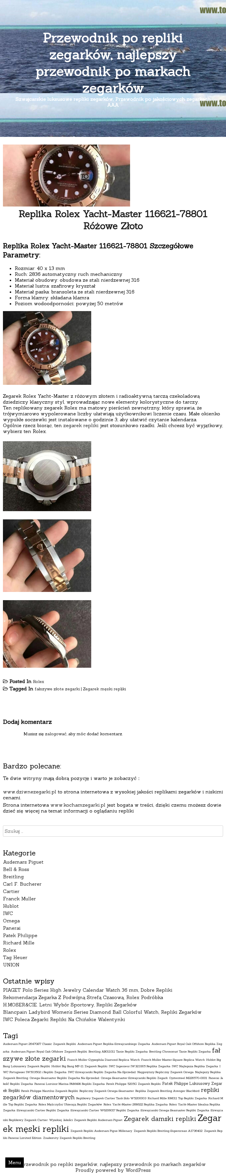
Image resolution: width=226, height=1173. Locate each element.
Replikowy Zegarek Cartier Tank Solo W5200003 (111, 1098)
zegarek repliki (81, 425)
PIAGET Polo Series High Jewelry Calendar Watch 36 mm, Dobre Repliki (87, 990)
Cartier (11, 891)
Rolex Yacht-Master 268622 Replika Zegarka (136, 1104)
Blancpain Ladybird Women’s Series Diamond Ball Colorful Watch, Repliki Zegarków (102, 1012)
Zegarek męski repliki (104, 689)
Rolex (38, 681)
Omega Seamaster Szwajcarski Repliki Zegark (134, 1078)
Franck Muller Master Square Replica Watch (173, 1060)
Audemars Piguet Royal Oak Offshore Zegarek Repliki (49, 1051)
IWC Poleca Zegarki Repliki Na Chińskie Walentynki (64, 1019)
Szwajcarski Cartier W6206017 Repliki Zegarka (105, 1110)
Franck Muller (19, 899)
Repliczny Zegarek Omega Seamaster (106, 1091)
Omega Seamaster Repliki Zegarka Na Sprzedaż (64, 1078)
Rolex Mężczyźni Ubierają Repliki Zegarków (70, 1104)
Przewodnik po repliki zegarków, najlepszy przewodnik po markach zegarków (113, 62)
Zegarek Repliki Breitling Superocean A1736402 (168, 1131)
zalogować (56, 733)
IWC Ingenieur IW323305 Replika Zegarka (139, 1066)
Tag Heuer (15, 957)
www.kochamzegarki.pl (77, 805)
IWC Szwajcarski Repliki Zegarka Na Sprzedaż (102, 1072)
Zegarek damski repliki (160, 1119)
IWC (8, 913)
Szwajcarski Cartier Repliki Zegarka (43, 1110)
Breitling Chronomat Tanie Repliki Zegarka (180, 1051)
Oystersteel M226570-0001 (188, 1078)
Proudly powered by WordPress (113, 1170)
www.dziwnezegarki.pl (29, 792)
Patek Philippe (20, 935)
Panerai (12, 928)
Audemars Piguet (23, 862)
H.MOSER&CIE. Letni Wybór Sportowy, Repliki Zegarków (70, 1005)
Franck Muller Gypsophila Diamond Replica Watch (103, 1060)
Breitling (13, 877)
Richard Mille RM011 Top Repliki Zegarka (177, 1098)
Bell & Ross (16, 869)
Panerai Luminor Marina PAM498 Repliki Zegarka (69, 1084)
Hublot (11, 906)
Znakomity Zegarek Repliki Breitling (69, 1138)
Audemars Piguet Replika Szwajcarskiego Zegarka (113, 1044)
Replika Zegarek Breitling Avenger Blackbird (167, 1091)
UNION (11, 965)
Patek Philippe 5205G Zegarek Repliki (133, 1084)
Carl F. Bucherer (22, 884)
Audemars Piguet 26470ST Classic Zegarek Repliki (39, 1044)
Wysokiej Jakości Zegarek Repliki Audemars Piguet (85, 1120)
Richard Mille (18, 943)
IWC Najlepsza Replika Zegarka (195, 1066)
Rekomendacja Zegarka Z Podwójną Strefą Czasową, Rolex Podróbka (83, 997)
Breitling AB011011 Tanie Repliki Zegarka (118, 1051)
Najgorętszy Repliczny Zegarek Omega (165, 1072)
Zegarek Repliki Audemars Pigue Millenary (101, 1131)
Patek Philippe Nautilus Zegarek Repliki (49, 1091)
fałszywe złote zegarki (57, 689)
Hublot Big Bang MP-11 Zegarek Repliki (79, 1066)
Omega (11, 921)
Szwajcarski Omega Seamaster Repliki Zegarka (175, 1110)
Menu (14, 1162)
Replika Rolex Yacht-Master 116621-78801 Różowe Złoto (113, 220)
